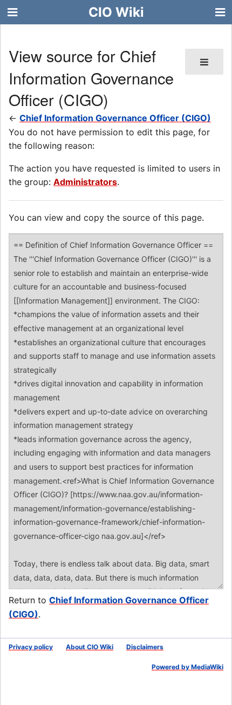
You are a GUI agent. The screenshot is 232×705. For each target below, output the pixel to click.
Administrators (85, 181)
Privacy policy (31, 647)
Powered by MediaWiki (187, 667)
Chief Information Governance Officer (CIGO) (115, 118)
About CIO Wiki (89, 647)
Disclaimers (144, 647)
